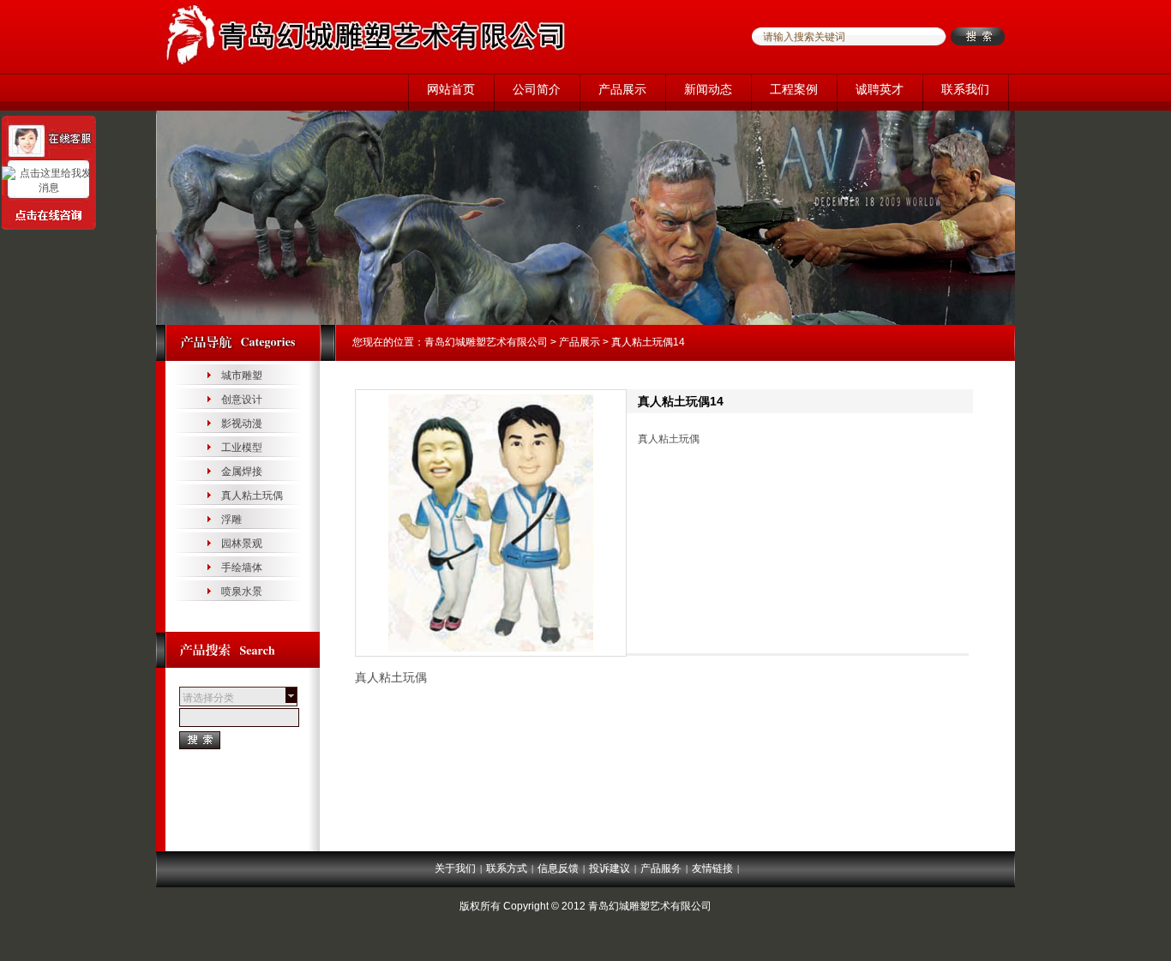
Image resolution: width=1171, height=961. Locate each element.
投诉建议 (609, 868)
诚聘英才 (880, 89)
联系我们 (965, 89)
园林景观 (241, 544)
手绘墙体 (241, 568)
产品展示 (622, 89)
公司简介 (537, 89)
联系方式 (506, 868)
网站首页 (451, 89)
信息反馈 (558, 868)
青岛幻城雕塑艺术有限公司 (486, 342)
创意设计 (241, 399)
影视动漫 (241, 423)
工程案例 (794, 89)
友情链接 (712, 868)
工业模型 (241, 447)
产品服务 (661, 868)
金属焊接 (241, 471)
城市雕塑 (241, 375)
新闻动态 (708, 89)
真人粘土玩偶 (252, 496)
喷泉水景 (241, 592)
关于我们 (455, 868)
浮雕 (231, 520)
